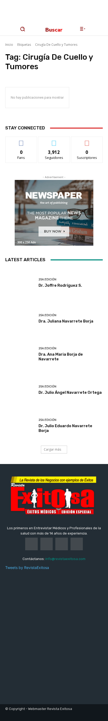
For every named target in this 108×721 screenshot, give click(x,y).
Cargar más (52, 449)
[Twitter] (46, 544)
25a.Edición (47, 279)
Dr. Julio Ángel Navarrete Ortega (70, 392)
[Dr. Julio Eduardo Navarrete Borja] (20, 425)
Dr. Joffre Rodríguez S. (60, 285)
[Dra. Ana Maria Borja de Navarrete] (20, 354)
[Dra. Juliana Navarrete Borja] (20, 319)
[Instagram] (61, 544)
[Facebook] (31, 544)
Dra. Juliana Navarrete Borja (66, 321)
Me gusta (21, 141)
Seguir (54, 141)
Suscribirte (87, 141)
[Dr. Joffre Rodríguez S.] (20, 283)
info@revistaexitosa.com (65, 559)
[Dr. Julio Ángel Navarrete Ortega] (20, 390)
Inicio (9, 44)
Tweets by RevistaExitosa (27, 567)
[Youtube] (77, 544)
